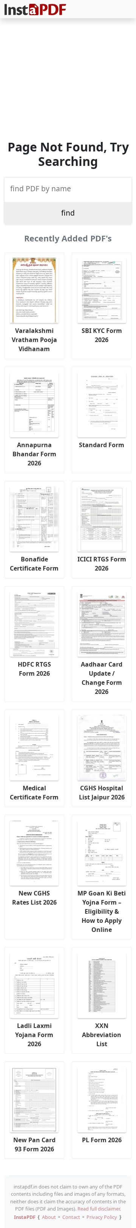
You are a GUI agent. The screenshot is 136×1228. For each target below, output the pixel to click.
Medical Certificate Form (34, 792)
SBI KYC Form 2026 (102, 335)
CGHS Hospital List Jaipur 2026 (102, 792)
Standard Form (101, 445)
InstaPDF (25, 1217)
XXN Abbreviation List (101, 1034)
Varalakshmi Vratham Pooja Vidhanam (34, 339)
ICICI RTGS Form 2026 (101, 563)
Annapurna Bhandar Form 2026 (34, 454)
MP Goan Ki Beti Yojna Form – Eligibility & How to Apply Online (101, 911)
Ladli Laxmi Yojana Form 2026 (34, 1034)
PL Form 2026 (102, 1140)
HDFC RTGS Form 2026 (34, 669)
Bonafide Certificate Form (34, 563)
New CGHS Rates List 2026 (34, 897)
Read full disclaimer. (99, 1208)
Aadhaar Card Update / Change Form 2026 (101, 678)
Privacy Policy (102, 1217)
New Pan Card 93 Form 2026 (34, 1144)
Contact (71, 1217)
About (49, 1217)
